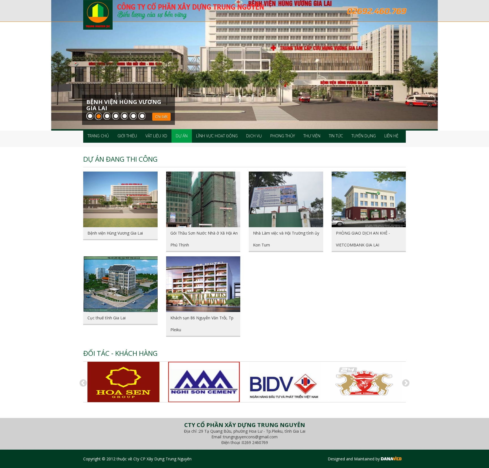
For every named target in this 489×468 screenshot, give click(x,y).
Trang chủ (98, 135)
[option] (123, 382)
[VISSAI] (365, 382)
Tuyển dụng (363, 135)
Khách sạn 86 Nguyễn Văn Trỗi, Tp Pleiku (201, 323)
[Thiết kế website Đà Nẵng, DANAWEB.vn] (391, 458)
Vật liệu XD (156, 135)
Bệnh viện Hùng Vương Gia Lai (115, 233)
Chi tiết (161, 116)
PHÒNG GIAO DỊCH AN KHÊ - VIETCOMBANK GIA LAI (363, 239)
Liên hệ (391, 135)
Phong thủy (282, 135)
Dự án (182, 135)
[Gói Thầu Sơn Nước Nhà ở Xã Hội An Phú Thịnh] (203, 199)
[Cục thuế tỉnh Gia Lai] (120, 284)
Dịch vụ (254, 135)
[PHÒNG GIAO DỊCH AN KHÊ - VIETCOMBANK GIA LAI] (369, 199)
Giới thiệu (127, 135)
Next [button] (404, 382)
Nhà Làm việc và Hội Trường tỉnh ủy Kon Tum (286, 239)
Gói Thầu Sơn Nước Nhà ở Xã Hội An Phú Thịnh (204, 239)
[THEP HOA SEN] (123, 382)
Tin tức (336, 135)
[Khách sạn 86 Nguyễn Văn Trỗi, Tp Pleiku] (203, 284)
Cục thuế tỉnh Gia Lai (106, 317)
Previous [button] (82, 382)
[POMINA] (284, 382)
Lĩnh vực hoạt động (217, 135)
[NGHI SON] (204, 382)
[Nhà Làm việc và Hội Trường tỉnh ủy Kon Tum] (286, 199)
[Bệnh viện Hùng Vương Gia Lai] (120, 199)
